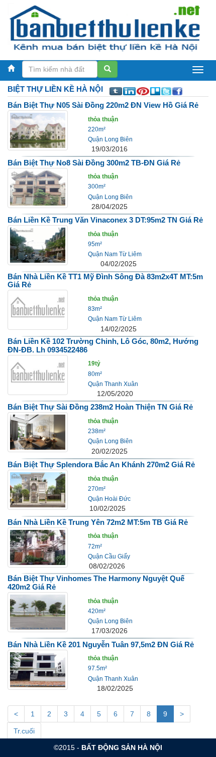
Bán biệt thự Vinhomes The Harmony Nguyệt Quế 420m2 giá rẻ (96, 582)
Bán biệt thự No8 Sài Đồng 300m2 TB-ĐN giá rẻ (94, 162)
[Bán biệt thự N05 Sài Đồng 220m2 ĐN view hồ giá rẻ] (38, 130)
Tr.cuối (24, 731)
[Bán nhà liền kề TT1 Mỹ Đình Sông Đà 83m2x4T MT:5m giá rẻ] (38, 309)
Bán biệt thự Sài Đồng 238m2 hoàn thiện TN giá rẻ (100, 407)
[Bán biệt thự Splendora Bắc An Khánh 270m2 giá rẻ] (38, 489)
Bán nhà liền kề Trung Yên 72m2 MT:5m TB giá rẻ (98, 522)
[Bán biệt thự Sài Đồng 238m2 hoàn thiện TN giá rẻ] (38, 432)
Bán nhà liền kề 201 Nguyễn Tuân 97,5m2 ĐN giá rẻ (101, 644)
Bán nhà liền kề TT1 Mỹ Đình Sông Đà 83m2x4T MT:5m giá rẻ (105, 280)
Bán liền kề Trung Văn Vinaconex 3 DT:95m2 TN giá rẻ (105, 220)
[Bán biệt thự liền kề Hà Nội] (104, 28)
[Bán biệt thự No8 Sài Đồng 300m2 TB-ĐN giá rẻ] (38, 187)
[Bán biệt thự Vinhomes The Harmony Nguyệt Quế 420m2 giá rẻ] (38, 612)
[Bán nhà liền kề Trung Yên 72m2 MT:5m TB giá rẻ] (38, 546)
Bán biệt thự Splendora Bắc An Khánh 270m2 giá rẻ (101, 464)
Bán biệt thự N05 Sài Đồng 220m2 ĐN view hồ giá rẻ (103, 105)
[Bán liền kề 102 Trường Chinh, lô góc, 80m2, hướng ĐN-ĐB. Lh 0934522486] (38, 374)
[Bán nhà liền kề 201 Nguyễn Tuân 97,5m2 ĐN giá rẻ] (38, 669)
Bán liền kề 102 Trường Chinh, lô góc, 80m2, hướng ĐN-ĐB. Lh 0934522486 (103, 345)
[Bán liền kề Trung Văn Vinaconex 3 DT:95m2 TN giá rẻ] (38, 245)
